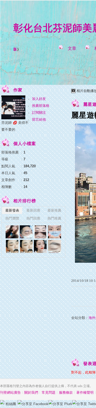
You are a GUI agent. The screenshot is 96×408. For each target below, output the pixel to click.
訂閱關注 (39, 113)
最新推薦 (54, 210)
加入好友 (39, 99)
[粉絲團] (2, 402)
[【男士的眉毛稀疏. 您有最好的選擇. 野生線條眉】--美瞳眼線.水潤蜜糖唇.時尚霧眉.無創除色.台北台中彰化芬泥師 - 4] (12, 246)
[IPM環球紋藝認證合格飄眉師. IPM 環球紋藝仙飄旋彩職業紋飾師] (40, 231)
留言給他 (39, 119)
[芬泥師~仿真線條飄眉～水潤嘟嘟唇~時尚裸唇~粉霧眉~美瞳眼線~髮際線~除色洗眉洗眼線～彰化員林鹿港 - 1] (54, 246)
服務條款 (66, 392)
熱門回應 (33, 218)
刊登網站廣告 (10, 392)
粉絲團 (11, 404)
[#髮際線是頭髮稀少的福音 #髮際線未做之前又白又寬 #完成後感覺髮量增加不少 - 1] (54, 231)
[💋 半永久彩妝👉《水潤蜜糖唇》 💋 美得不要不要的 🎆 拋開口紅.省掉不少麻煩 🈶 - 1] (12, 231)
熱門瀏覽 (12, 218)
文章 (72, 48)
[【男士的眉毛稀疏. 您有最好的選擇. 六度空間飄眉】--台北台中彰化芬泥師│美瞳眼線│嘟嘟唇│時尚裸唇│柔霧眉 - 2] (26, 231)
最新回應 (33, 210)
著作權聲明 (85, 392)
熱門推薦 (54, 218)
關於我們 (31, 392)
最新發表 (12, 210)
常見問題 (48, 392)
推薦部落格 (40, 106)
